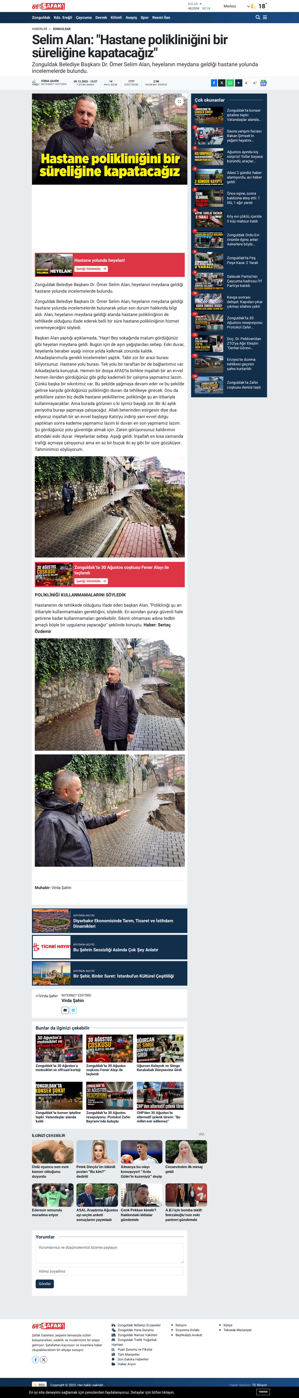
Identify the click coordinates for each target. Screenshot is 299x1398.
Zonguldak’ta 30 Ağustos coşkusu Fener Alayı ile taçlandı (106, 1070)
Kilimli (116, 17)
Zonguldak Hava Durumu (136, 1330)
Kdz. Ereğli (63, 17)
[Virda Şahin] (47, 995)
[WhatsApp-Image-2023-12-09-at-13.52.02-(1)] (110, 810)
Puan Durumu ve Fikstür (135, 1349)
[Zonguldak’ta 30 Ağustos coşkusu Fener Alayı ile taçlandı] (109, 1048)
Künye (227, 1325)
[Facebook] (35, 1359)
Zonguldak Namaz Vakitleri (137, 1335)
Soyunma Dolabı (187, 1330)
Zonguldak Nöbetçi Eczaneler (139, 1325)
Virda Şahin (73, 1000)
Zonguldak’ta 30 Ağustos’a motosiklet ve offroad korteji (58, 1068)
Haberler (39, 29)
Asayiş (131, 17)
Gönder (45, 1284)
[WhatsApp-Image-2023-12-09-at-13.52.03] (110, 694)
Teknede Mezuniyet (237, 1330)
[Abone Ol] (263, 83)
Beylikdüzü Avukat (189, 1335)
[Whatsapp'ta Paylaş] (230, 83)
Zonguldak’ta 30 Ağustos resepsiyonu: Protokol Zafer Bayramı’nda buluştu (108, 1117)
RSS (41, 1385)
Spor (145, 17)
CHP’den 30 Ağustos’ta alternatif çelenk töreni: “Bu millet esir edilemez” (158, 1117)
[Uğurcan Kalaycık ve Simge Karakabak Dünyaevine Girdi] (160, 1048)
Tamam (263, 1391)
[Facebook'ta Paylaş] (214, 83)
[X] (43, 1359)
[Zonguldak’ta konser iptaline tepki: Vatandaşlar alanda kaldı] (59, 1095)
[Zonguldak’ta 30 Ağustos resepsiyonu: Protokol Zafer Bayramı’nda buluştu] (109, 1095)
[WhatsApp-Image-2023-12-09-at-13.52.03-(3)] (110, 506)
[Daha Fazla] (238, 83)
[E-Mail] (65, 1010)
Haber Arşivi (127, 1364)
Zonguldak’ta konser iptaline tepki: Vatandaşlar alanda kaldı (58, 1117)
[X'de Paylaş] (221, 83)
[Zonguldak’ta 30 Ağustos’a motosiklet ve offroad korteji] (59, 1048)
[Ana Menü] (264, 17)
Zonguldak (41, 17)
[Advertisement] (114, 217)
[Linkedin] (73, 1010)
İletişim (181, 1325)
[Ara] (258, 17)
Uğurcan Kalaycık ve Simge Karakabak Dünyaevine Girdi (159, 1068)
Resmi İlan (161, 17)
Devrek (101, 17)
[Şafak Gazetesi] (48, 6)
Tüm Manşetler (129, 1354)
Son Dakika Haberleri (133, 1359)
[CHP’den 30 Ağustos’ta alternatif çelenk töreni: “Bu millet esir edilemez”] (160, 1095)
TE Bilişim (259, 1385)
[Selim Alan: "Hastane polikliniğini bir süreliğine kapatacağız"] (110, 139)
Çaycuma (84, 17)
